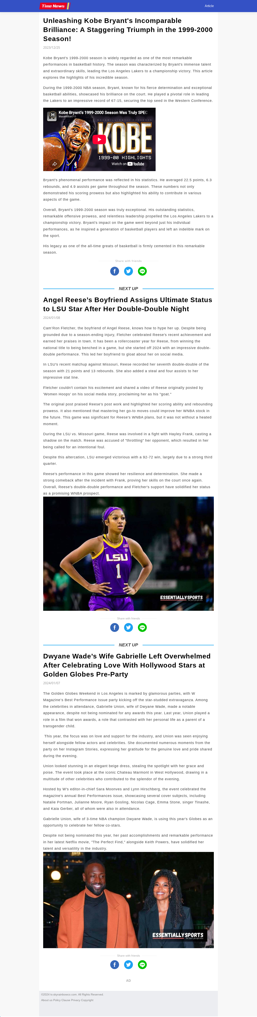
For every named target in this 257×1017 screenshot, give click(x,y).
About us (46, 1000)
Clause (65, 1000)
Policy (57, 1000)
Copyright (87, 1000)
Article (209, 6)
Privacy (75, 1000)
